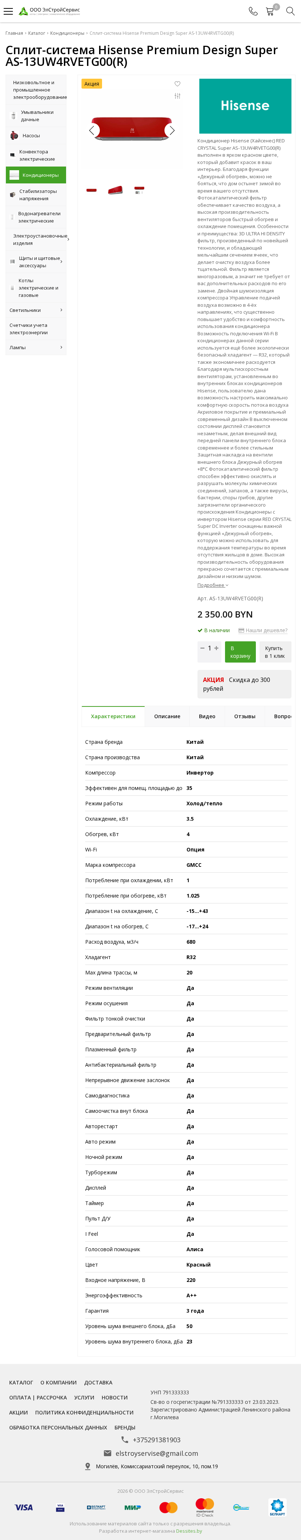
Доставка (98, 1382)
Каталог (21, 1382)
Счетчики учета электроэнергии (29, 329)
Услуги (84, 1397)
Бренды (125, 1427)
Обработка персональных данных (58, 1427)
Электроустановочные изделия (39, 239)
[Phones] (253, 11)
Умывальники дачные (37, 116)
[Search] (290, 11)
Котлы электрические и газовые (38, 287)
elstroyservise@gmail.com (157, 1453)
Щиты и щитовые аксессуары (39, 262)
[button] (171, 130)
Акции (18, 1412)
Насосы (31, 135)
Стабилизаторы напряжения (38, 195)
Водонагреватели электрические (39, 217)
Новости (115, 1397)
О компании (58, 1382)
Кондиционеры (41, 175)
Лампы (18, 347)
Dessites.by (189, 1531)
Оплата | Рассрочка (38, 1397)
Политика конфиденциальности (84, 1412)
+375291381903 (157, 1439)
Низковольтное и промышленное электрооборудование (39, 89)
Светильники (25, 310)
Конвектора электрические (37, 155)
